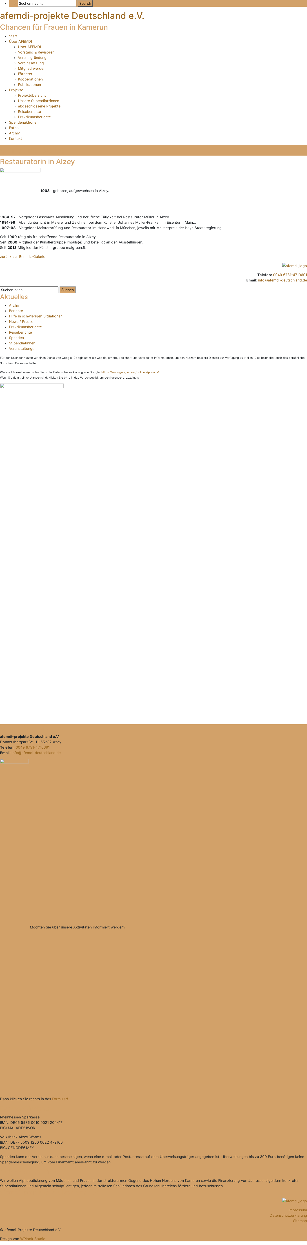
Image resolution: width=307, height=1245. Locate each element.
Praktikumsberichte (34, 117)
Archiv (14, 133)
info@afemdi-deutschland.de (282, 280)
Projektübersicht (32, 95)
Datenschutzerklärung (288, 1215)
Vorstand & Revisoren (36, 52)
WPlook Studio (32, 1238)
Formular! (60, 1099)
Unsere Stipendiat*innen (38, 100)
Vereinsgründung (32, 57)
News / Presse (21, 321)
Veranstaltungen (22, 348)
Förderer (25, 73)
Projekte (16, 90)
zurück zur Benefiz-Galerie (22, 256)
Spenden (16, 337)
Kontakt (15, 138)
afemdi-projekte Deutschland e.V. (72, 15)
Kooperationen (30, 79)
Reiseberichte (29, 111)
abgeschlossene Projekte (39, 106)
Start (13, 36)
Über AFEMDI (20, 41)
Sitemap (300, 1220)
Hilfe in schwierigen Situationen (35, 316)
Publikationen (29, 84)
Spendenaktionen (23, 122)
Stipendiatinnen (22, 343)
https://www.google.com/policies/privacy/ (130, 372)
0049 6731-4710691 (290, 274)
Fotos (13, 127)
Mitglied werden (31, 68)
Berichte (16, 310)
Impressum (298, 1210)
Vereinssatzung (31, 63)
